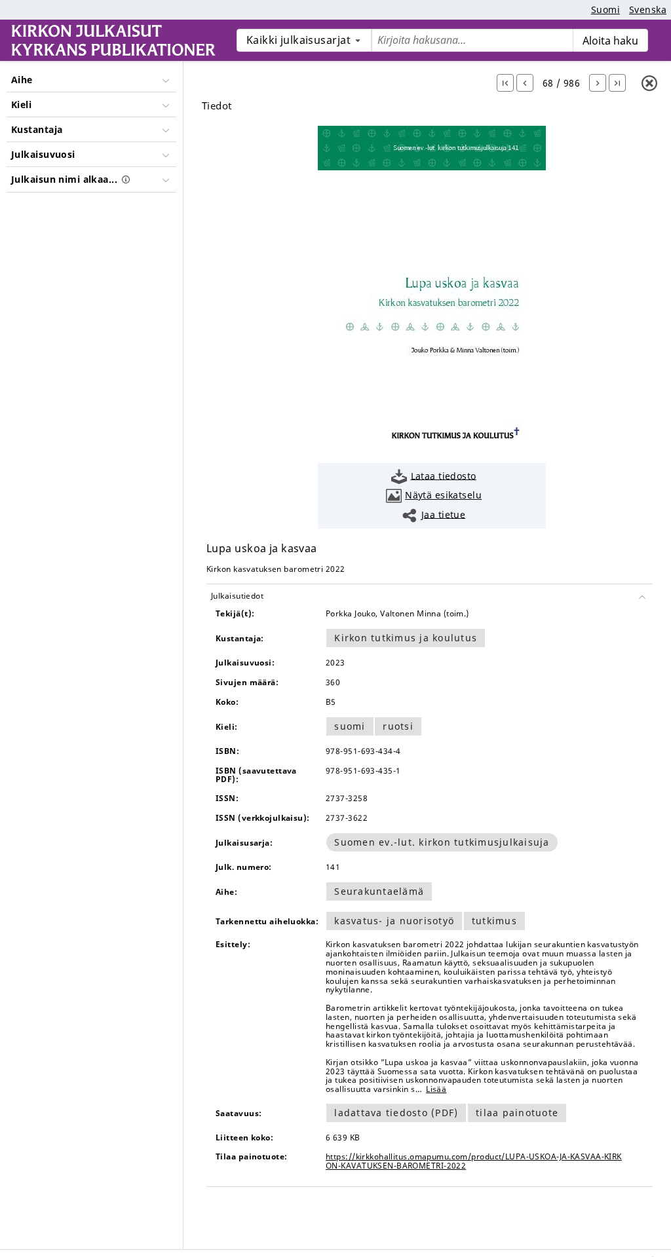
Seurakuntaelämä (379, 891)
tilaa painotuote (517, 1112)
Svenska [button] (647, 9)
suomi (349, 726)
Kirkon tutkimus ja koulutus (405, 637)
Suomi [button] (605, 9)
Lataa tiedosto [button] (443, 475)
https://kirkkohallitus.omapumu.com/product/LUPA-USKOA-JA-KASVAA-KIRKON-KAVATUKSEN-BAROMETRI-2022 (474, 1161)
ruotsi (398, 726)
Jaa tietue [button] (443, 514)
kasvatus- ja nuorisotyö (394, 920)
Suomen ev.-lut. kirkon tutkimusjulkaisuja (441, 842)
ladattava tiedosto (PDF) (396, 1112)
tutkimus (494, 920)
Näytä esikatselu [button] (443, 495)
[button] (505, 83)
